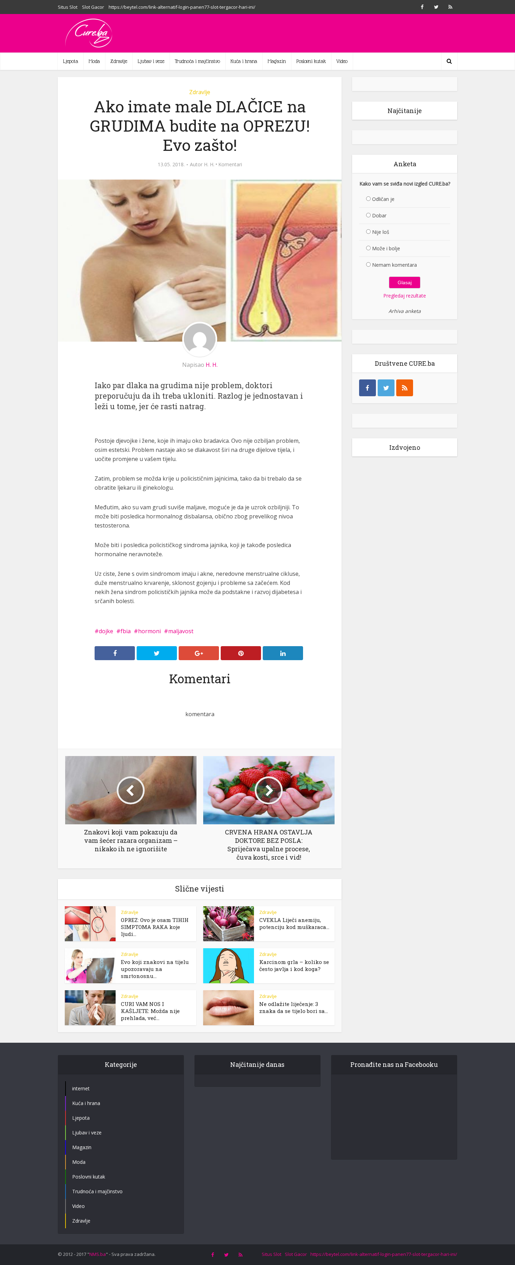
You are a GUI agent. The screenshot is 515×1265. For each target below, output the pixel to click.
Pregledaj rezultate (404, 295)
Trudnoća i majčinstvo (197, 61)
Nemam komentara (394, 264)
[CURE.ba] (89, 33)
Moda (94, 61)
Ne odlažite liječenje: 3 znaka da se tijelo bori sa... (293, 1007)
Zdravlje (118, 61)
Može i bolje (386, 248)
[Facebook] (367, 387)
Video (342, 61)
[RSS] (404, 387)
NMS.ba (97, 1254)
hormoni (149, 631)
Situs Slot (67, 7)
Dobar (379, 215)
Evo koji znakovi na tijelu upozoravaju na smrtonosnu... (155, 968)
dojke (106, 631)
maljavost (180, 631)
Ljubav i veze (151, 61)
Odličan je (383, 199)
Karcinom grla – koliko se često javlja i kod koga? (294, 965)
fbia (126, 631)
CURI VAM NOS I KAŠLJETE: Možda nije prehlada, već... (150, 1010)
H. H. (209, 164)
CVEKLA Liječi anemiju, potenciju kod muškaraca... (294, 923)
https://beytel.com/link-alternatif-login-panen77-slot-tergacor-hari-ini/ (182, 7)
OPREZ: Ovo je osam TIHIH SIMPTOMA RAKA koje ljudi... (154, 926)
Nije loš (380, 232)
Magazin (277, 61)
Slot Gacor (93, 7)
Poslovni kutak (311, 61)
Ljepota (70, 61)
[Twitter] (386, 387)
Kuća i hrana (244, 61)
